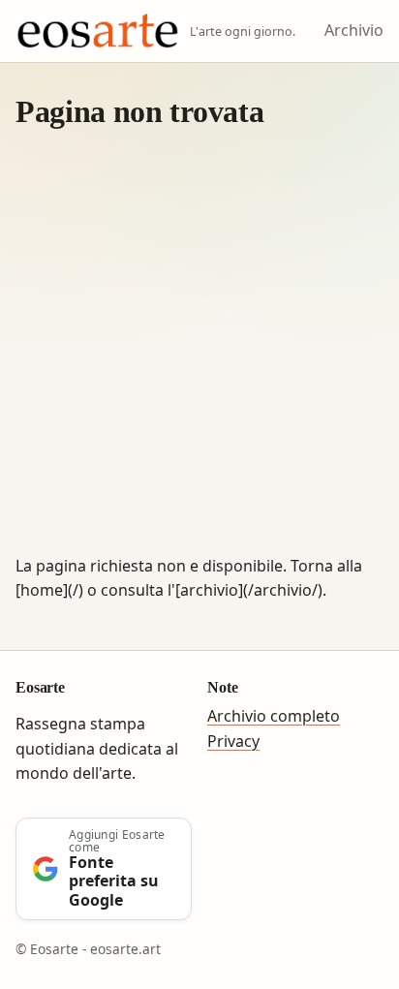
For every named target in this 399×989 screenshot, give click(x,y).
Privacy (233, 741)
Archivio (354, 30)
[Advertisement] (199, 344)
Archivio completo (273, 715)
